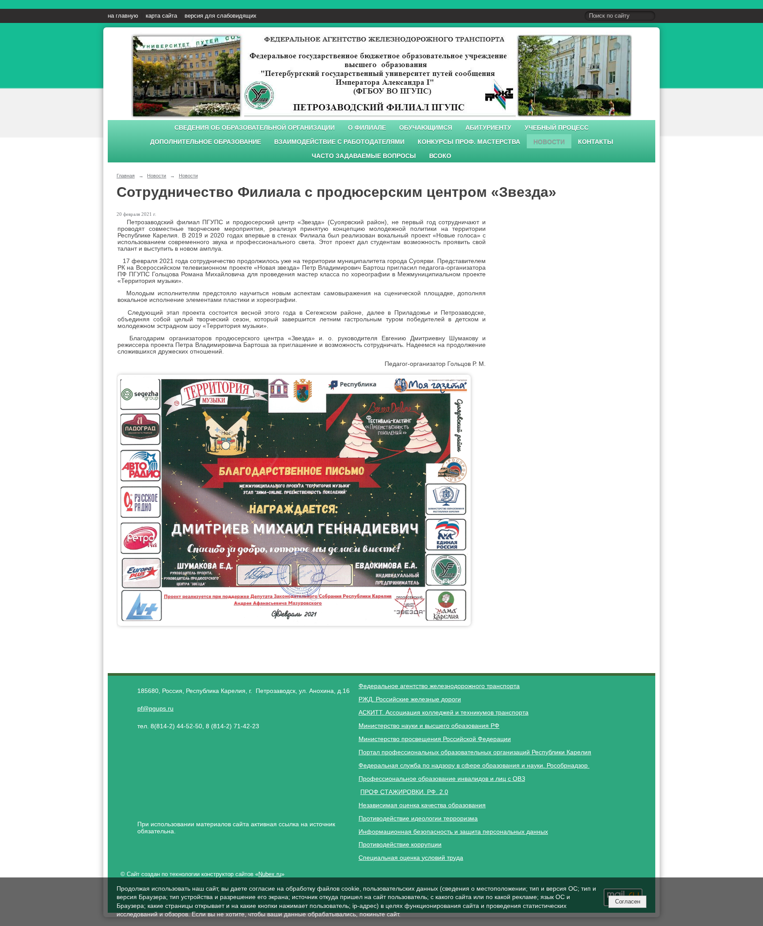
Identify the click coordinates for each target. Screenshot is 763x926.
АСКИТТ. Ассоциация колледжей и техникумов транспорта (444, 712)
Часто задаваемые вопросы (364, 156)
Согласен (627, 901)
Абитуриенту (488, 127)
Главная (126, 175)
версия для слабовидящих (221, 16)
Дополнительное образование (205, 142)
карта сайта (161, 16)
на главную (123, 16)
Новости (549, 142)
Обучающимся (425, 127)
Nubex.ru (269, 874)
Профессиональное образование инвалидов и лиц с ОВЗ (442, 778)
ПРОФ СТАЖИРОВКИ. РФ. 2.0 (404, 791)
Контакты (595, 142)
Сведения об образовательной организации (254, 127)
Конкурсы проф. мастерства (469, 142)
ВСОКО (440, 156)
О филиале (367, 127)
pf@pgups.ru (155, 708)
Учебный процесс (557, 127)
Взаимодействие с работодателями (339, 142)
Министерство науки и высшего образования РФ (429, 725)
